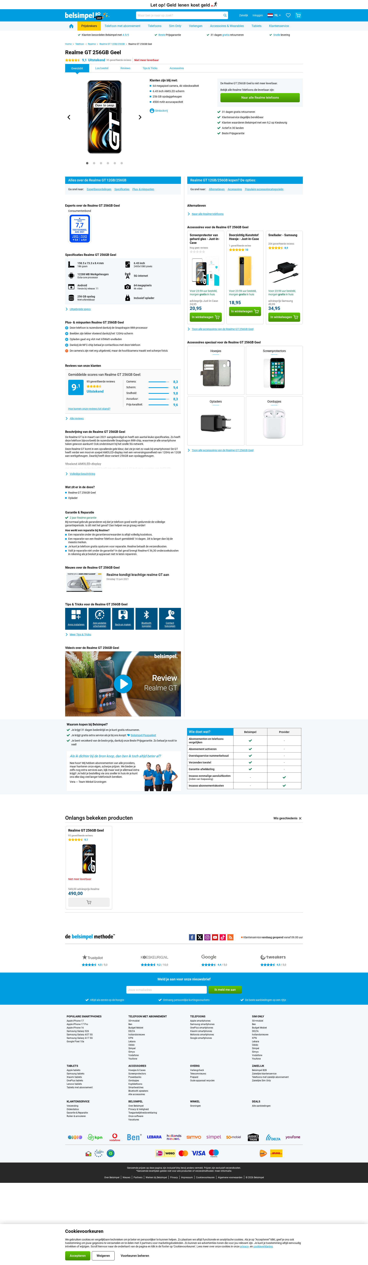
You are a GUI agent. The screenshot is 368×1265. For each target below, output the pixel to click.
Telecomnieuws (198, 1073)
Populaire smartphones (84, 1016)
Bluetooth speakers (138, 1091)
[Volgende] (140, 117)
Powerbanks (134, 1077)
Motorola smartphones (202, 1034)
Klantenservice (279, 26)
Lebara (132, 1041)
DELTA (131, 1031)
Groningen (195, 1106)
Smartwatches (135, 1087)
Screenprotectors (137, 1073)
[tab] (87, 163)
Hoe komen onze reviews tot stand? (89, 408)
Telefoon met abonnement (122, 26)
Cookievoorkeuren (205, 1177)
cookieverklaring (263, 1246)
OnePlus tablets (75, 1080)
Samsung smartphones (202, 1024)
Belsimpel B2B (259, 1070)
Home (68, 44)
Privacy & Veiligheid (138, 1109)
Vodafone (133, 1055)
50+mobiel (134, 1020)
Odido (131, 1045)
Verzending (72, 1106)
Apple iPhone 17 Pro (77, 1024)
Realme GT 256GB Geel (140, 44)
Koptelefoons (135, 1084)
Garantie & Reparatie (77, 1112)
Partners (138, 1177)
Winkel (195, 1101)
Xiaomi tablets (74, 1077)
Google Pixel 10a (75, 1041)
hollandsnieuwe (136, 1034)
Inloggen (258, 15)
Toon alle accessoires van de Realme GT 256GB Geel (222, 329)
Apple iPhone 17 (75, 1020)
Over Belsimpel (136, 1106)
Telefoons (154, 26)
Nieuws (126, 1177)
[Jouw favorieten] (288, 15)
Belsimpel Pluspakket (143, 735)
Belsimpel (135, 1101)
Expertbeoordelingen (99, 189)
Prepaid (194, 1077)
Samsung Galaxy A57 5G (80, 1034)
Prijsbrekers (89, 26)
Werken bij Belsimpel (156, 1177)
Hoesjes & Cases (136, 1070)
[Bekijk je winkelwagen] (298, 15)
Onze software (135, 1116)
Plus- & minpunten (143, 189)
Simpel (132, 1048)
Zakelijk (258, 1065)
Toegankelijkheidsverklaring (142, 1112)
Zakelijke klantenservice (264, 1073)
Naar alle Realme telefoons (207, 213)
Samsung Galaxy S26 (78, 1031)
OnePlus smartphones (201, 1027)
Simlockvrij (161, 110)
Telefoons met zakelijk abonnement (270, 1077)
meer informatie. (223, 1171)
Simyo (131, 1051)
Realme (92, 44)
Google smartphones (201, 1038)
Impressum (187, 1177)
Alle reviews (77, 418)
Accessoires (235, 189)
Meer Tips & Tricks (80, 634)
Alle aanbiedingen (261, 1106)
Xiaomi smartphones (201, 1031)
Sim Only (175, 26)
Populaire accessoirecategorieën (264, 189)
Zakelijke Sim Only (261, 1080)
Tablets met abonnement (80, 1087)
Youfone (132, 1058)
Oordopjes (133, 1080)
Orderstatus (73, 1109)
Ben (130, 1024)
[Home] (71, 26)
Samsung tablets (75, 1073)
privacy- (244, 1246)
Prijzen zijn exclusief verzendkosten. (222, 1168)
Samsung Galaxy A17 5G (80, 1038)
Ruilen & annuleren (76, 1116)
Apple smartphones (200, 1020)
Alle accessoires (136, 1094)
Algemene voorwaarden (230, 1177)
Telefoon (79, 44)
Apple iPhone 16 (75, 1027)
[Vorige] (69, 117)
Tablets (256, 26)
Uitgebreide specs (80, 309)
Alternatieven (217, 189)
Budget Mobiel (135, 1027)
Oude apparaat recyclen (202, 1080)
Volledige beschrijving (82, 473)
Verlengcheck (197, 1070)
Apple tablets (73, 1070)
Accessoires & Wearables (227, 26)
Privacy (174, 1177)
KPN (130, 1038)
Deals (256, 1101)
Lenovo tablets (74, 1084)
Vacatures (133, 1119)
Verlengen (195, 26)
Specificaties (121, 189)
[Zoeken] (225, 15)
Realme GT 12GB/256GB (112, 44)
